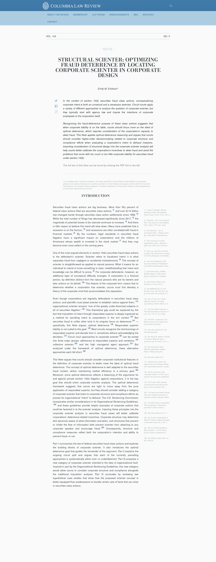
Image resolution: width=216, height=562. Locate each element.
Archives (148, 14)
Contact (52, 21)
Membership (80, 14)
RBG (136, 14)
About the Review (58, 14)
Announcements (119, 14)
